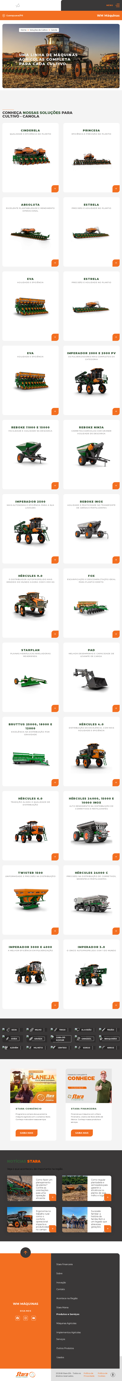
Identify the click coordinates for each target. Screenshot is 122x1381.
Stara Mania (62, 1307)
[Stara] (11, 5)
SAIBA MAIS (26, 1133)
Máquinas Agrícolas (66, 1323)
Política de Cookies (102, 1374)
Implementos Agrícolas (68, 1332)
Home (23, 30)
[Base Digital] (113, 1375)
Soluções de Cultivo (39, 30)
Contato (60, 1289)
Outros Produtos (65, 1348)
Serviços (60, 1339)
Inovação (61, 1282)
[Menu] (117, 5)
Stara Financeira (64, 1264)
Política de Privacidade (89, 1374)
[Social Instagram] (25, 1318)
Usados (60, 1357)
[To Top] (25, 1252)
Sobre (59, 1273)
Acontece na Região (67, 1298)
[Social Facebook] (17, 1318)
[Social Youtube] (33, 1318)
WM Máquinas (108, 15)
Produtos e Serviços (67, 1314)
